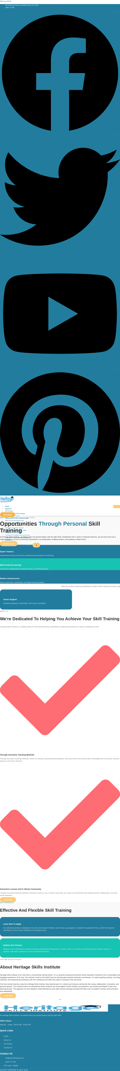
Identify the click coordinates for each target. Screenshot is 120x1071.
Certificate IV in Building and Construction (17, 535)
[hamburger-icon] (116, 506)
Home (7, 506)
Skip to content (5, 1)
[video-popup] (60, 1000)
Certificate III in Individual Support (15, 513)
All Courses (9, 511)
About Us (8, 509)
